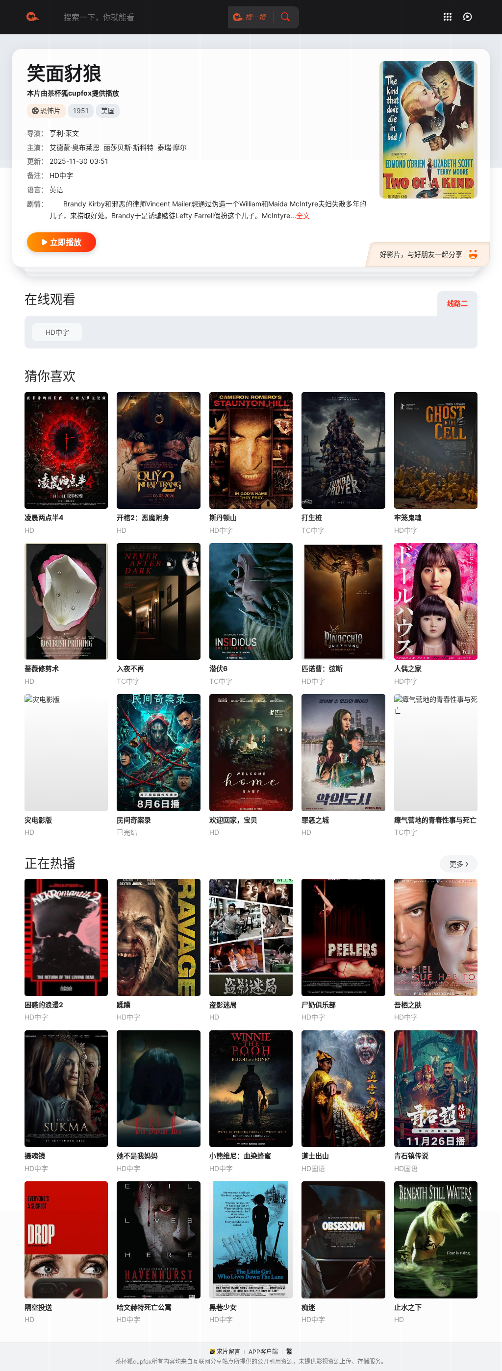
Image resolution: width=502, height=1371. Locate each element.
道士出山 (315, 1155)
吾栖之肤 (408, 1004)
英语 (56, 189)
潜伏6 (218, 668)
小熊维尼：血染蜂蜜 (240, 1155)
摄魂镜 (35, 1155)
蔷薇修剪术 (42, 668)
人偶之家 (408, 668)
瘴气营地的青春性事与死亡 (435, 820)
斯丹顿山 (223, 517)
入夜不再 (130, 668)
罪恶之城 (315, 820)
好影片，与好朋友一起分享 (421, 254)
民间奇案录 (134, 820)
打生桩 (311, 517)
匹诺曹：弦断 (322, 668)
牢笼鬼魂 (408, 517)
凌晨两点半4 (44, 517)
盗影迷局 (223, 1004)
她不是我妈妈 (137, 1155)
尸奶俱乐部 (318, 1004)
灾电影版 (38, 820)
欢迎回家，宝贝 (233, 820)
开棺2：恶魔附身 (143, 517)
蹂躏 (123, 1004)
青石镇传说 (411, 1155)
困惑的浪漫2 (44, 1004)
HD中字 (57, 332)
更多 (456, 864)
